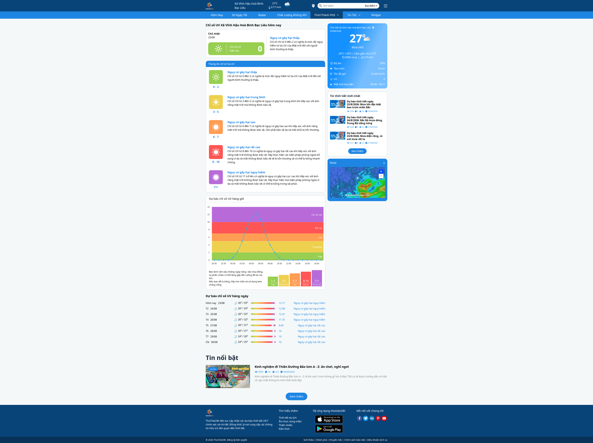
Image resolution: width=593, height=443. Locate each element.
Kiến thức (284, 428)
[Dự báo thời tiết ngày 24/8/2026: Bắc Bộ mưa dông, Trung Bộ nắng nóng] (337, 119)
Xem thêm (357, 151)
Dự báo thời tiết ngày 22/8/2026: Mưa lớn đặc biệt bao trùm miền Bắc (364, 104)
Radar (333, 162)
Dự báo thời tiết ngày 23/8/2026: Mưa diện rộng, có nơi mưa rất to (365, 136)
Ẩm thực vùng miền (290, 421)
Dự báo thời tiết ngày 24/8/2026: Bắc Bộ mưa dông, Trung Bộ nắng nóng (365, 120)
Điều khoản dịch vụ (377, 439)
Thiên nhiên (285, 425)
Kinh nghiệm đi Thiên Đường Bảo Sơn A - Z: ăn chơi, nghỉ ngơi (302, 367)
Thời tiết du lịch (288, 417)
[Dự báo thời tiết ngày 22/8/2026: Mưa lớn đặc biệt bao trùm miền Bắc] (337, 103)
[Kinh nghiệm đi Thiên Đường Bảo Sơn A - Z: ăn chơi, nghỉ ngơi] (228, 376)
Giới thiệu (309, 439)
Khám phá (321, 439)
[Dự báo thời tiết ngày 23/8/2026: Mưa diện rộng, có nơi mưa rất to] (337, 135)
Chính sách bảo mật (354, 439)
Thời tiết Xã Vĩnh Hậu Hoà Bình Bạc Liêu (350, 27)
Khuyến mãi (335, 439)
